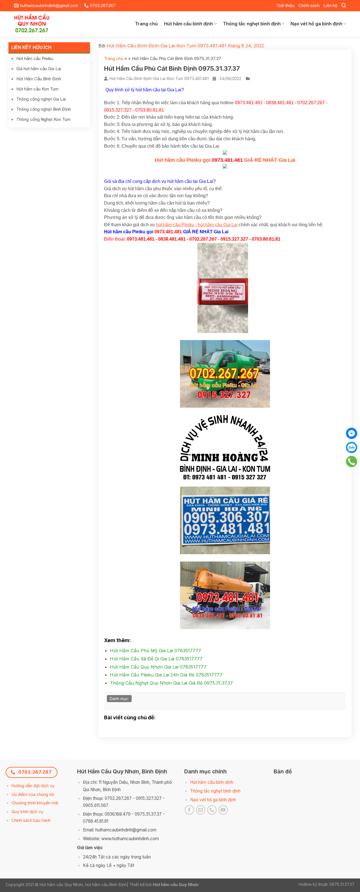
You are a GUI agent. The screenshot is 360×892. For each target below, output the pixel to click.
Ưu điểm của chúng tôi (33, 794)
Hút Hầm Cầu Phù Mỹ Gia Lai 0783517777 (155, 650)
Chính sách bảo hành (31, 820)
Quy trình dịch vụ (27, 811)
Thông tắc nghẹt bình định (252, 23)
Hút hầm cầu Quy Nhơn (176, 884)
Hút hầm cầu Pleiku (34, 58)
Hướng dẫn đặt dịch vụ (33, 785)
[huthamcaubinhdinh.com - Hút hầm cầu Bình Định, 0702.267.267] (36, 24)
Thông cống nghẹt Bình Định (43, 109)
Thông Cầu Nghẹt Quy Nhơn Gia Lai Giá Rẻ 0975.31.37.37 (171, 683)
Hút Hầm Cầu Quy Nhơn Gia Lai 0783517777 (158, 667)
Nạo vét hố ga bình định (316, 23)
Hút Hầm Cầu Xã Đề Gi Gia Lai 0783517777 (156, 659)
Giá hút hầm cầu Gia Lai (38, 68)
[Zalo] (351, 447)
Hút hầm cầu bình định (188, 23)
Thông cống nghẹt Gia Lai (41, 99)
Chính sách (309, 5)
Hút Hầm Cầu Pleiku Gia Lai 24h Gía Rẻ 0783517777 (166, 675)
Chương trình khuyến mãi (35, 802)
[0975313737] (351, 461)
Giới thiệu (285, 5)
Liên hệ (330, 5)
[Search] (343, 5)
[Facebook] (351, 433)
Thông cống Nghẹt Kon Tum (43, 119)
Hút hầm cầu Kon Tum (37, 89)
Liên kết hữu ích (31, 47)
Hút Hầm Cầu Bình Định (38, 78)
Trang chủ (146, 23)
